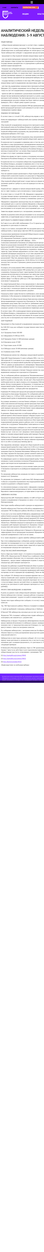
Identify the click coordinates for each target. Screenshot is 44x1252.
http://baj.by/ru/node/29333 (12, 662)
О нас (4, 7)
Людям (25, 14)
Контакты (14, 7)
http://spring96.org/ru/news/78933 (14, 658)
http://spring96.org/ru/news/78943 (14, 655)
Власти (40, 14)
